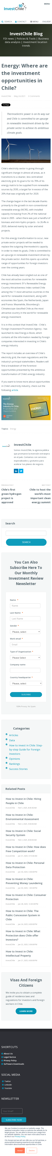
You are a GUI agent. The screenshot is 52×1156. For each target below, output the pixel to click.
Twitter (21, 471)
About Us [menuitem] (8, 1053)
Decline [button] (32, 1150)
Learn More (26, 1011)
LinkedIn (16, 471)
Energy (13, 428)
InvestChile (6, 96)
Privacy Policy (20, 1136)
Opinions (14, 758)
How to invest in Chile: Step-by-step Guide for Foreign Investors (26, 749)
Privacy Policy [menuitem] (10, 1060)
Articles (13, 735)
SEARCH (8, 21)
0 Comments (34, 96)
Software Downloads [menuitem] (14, 1064)
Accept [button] (19, 1150)
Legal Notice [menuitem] (10, 1057)
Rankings (14, 763)
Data (12, 740)
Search (10, 523)
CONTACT (21, 21)
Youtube (8, 1088)
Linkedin (8, 1084)
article (15, 390)
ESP (49, 21)
